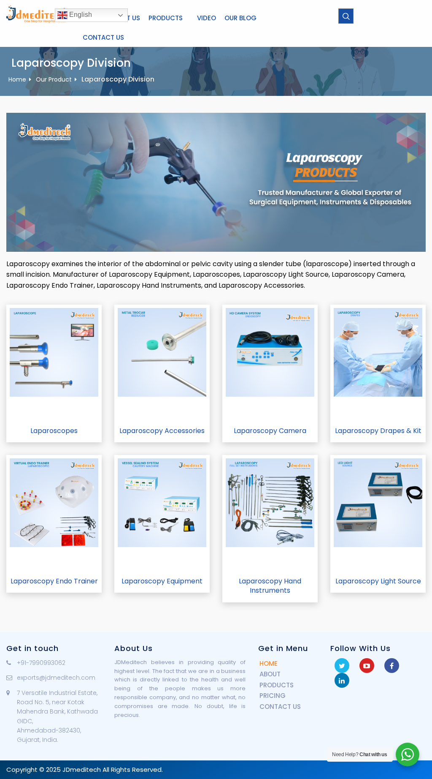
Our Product (54, 79)
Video (206, 18)
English (80, 14)
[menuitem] (168, 18)
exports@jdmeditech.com (56, 677)
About (270, 674)
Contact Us (103, 37)
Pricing (272, 695)
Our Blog (240, 18)
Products (165, 18)
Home (17, 79)
